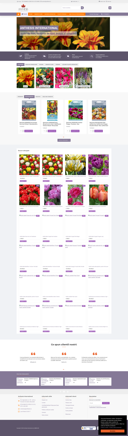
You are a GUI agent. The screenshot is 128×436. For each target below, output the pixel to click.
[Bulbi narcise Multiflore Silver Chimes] (52, 285)
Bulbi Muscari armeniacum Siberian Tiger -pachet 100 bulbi (99, 296)
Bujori (41, 64)
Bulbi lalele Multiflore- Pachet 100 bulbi (28, 266)
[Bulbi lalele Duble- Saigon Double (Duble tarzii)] (98, 164)
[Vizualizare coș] (109, 7)
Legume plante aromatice (69, 64)
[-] (23, 131)
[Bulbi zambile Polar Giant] (75, 285)
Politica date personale (115, 427)
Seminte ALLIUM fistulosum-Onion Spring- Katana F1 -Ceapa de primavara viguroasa (103, 378)
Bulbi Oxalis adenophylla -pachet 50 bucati (98, 266)
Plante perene (64, 86)
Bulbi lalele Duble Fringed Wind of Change (75, 206)
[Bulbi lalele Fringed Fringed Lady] (98, 225)
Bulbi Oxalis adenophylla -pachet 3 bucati (29, 296)
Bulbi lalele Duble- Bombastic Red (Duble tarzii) (30, 206)
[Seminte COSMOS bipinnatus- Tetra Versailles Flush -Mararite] (20, 381)
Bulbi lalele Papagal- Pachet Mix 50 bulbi (75, 266)
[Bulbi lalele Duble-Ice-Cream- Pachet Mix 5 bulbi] (52, 164)
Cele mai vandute (48, 96)
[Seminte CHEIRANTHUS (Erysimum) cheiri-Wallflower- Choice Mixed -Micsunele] (52, 110)
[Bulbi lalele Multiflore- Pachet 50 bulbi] (52, 255)
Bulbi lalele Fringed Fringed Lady (96, 236)
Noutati (38, 96)
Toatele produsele (63, 140)
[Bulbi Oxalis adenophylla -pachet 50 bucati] (98, 255)
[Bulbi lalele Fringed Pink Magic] (75, 225)
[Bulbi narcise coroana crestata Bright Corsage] (98, 315)
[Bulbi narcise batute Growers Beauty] (75, 315)
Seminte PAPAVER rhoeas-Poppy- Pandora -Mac (74, 123)
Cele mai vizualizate (23, 374)
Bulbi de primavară (31, 64)
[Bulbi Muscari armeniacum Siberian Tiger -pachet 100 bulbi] (98, 285)
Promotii (20, 96)
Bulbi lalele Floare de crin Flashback (28, 236)
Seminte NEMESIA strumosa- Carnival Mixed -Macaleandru (28, 123)
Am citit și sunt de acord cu (97, 407)
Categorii (20, 64)
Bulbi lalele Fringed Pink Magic (73, 236)
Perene (58, 64)
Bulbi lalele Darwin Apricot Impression (97, 206)
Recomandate (29, 96)
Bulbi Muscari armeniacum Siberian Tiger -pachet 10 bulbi (53, 326)
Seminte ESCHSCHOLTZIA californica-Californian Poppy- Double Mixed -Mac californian (99, 124)
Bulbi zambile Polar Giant (71, 296)
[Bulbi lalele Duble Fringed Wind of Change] (75, 195)
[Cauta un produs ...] (82, 7)
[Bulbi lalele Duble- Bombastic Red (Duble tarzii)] (29, 195)
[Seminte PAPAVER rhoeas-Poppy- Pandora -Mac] (75, 110)
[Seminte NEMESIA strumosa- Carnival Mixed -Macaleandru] (29, 110)
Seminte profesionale (83, 86)
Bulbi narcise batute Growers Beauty (74, 326)
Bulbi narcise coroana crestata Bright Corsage (99, 326)
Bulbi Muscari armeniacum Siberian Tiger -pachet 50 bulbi (30, 326)
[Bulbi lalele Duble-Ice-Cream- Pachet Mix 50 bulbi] (29, 164)
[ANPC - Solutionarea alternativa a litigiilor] (88, 428)
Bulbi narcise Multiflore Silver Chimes (51, 296)
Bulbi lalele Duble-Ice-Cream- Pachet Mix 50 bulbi (30, 176)
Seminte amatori (45, 86)
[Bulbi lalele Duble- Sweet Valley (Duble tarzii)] (75, 164)
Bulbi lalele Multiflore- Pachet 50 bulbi (51, 266)
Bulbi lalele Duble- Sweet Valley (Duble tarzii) (76, 176)
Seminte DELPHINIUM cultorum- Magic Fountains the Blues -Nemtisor (56, 378)
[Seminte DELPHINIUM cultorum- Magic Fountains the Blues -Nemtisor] (44, 381)
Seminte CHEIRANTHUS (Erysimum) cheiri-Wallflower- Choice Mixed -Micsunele (52, 124)
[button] (28, 131)
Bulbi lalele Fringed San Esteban (50, 236)
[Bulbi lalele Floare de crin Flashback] (29, 225)
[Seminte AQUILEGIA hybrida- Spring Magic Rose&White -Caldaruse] (68, 381)
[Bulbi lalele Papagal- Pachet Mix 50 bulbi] (75, 255)
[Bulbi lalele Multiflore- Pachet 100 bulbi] (29, 255)
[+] (23, 130)
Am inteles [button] (112, 431)
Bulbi (25, 86)
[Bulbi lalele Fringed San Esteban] (52, 225)
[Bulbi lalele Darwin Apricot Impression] (98, 195)
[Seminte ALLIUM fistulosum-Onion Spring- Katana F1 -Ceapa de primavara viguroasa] (92, 381)
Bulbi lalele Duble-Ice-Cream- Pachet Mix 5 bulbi (53, 176)
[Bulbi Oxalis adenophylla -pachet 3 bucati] (29, 285)
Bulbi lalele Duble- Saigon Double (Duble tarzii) (99, 176)
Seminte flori (49, 64)
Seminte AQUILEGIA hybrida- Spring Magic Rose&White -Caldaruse (80, 378)
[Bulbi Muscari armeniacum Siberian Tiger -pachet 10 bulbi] (52, 315)
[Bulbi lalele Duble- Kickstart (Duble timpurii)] (52, 195)
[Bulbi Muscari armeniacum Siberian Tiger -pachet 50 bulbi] (29, 315)
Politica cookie (104, 427)
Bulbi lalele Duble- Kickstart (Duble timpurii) (52, 206)
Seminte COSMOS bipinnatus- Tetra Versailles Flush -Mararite (31, 378)
